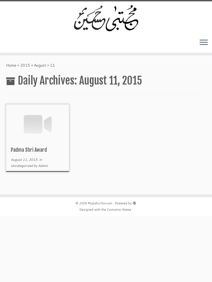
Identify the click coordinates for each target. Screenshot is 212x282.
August (40, 65)
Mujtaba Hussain (100, 203)
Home (11, 65)
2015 (25, 65)
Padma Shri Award (29, 150)
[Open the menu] (204, 43)
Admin (43, 165)
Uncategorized (22, 165)
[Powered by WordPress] (134, 202)
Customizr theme (119, 209)
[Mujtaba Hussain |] (106, 17)
